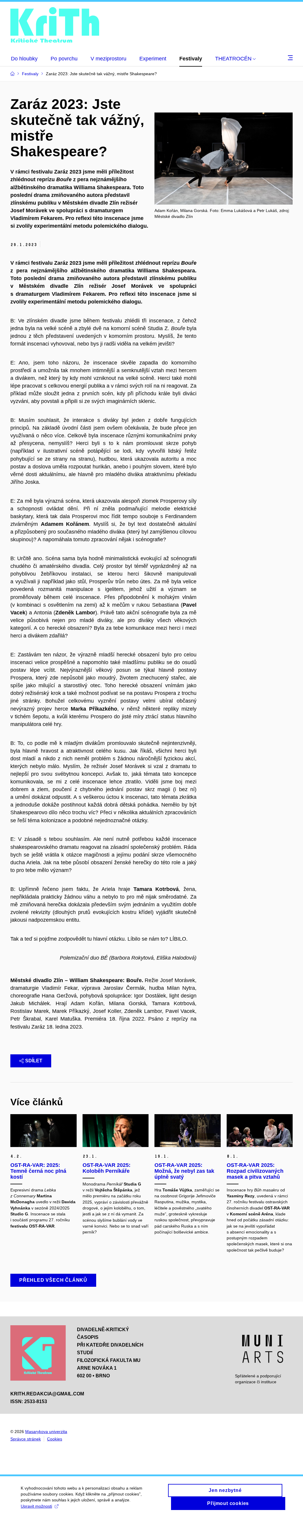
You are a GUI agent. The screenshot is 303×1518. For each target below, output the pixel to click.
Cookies (54, 1439)
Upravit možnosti (36, 1506)
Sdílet (33, 1060)
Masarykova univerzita (46, 1431)
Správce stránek (25, 1439)
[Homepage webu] (54, 25)
